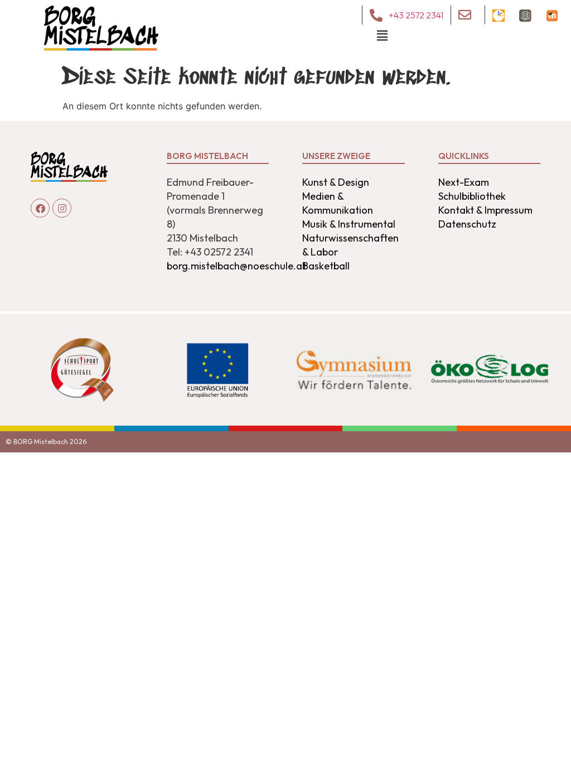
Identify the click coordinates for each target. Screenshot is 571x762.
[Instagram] (61, 208)
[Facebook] (40, 208)
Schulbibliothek (472, 196)
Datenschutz (467, 224)
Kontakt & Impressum (485, 210)
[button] (382, 35)
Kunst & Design (335, 182)
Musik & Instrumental (348, 224)
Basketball (326, 265)
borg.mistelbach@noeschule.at (236, 265)
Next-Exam (463, 182)
